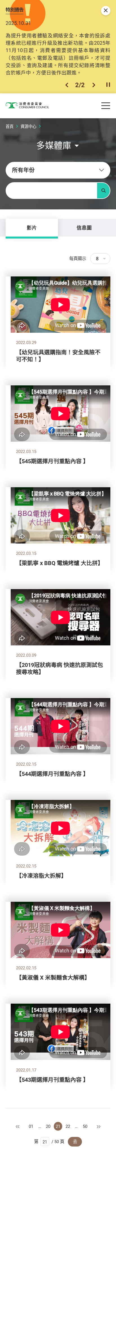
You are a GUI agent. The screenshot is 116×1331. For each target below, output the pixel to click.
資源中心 (28, 126)
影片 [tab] (32, 227)
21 (58, 1126)
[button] (66, 85)
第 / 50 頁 (49, 1141)
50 (85, 1126)
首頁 (10, 126)
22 (68, 1126)
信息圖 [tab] (84, 227)
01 (31, 1126)
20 (48, 1126)
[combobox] (58, 170)
